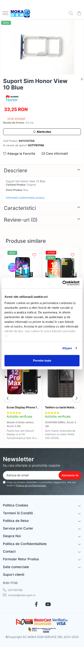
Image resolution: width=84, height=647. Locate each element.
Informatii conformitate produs (25, 197)
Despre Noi (12, 536)
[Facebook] (36, 604)
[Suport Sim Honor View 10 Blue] (42, 47)
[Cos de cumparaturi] (79, 13)
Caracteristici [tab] (20, 208)
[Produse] (5, 13)
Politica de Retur (16, 521)
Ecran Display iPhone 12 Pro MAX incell (33, 407)
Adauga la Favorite (20, 153)
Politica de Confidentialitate (31, 485)
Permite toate (42, 360)
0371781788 (14, 590)
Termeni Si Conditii (18, 513)
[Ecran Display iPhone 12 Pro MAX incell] (22, 379)
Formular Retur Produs (21, 559)
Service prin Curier (18, 528)
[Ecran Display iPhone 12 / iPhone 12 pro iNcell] (61, 272)
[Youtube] (47, 604)
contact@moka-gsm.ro (21, 595)
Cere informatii (56, 153)
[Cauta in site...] (71, 13)
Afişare (67, 348)
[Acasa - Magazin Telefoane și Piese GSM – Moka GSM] (20, 13)
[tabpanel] (42, 47)
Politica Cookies (15, 505)
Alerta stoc (44, 131)
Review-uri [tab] (21, 220)
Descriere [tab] (15, 170)
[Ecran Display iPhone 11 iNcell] (22, 272)
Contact (9, 551)
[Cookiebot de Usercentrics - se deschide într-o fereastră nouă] (62, 283)
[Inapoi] (81, 79)
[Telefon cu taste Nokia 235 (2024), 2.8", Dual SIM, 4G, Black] (61, 379)
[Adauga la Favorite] (34, 254)
